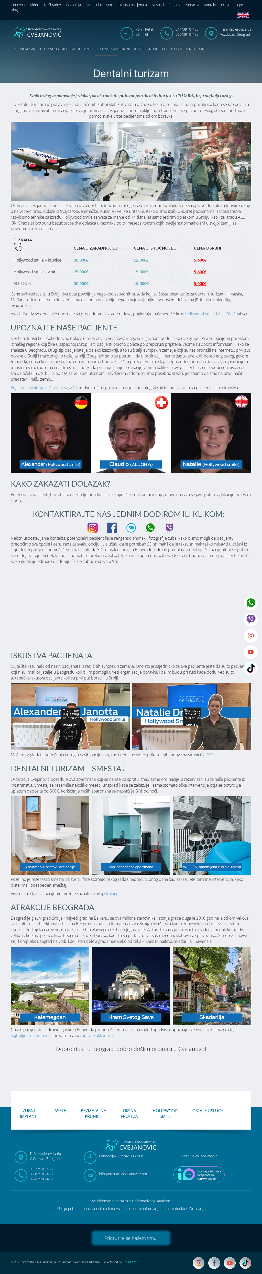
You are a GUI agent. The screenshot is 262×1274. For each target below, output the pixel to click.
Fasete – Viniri (81, 49)
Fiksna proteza (129, 1113)
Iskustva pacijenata (132, 4)
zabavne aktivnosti (96, 1035)
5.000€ (200, 283)
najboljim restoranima (30, 1035)
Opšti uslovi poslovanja (199, 1156)
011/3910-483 (187, 29)
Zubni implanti (26, 49)
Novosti (158, 4)
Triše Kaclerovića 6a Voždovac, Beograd (235, 32)
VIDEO (208, 755)
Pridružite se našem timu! (131, 1238)
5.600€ (200, 259)
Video (34, 4)
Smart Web (130, 1262)
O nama (175, 4)
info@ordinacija (123, 1173)
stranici (110, 893)
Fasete (59, 1111)
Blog (14, 9)
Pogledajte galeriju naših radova (39, 387)
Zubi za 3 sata (107, 49)
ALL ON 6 (226, 314)
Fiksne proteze (132, 49)
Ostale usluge (232, 4)
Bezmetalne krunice (190, 49)
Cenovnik (18, 4)
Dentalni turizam (99, 4)
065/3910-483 (41, 1179)
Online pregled (159, 49)
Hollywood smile (54, 49)
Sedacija (192, 4)
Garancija (73, 4)
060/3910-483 (187, 34)
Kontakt (210, 4)
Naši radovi (52, 4)
